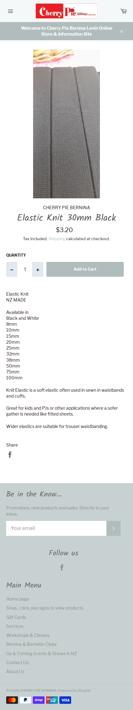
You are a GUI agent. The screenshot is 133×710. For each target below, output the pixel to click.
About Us (15, 671)
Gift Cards (16, 617)
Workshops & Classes (27, 635)
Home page (17, 599)
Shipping (57, 238)
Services (15, 626)
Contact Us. (17, 662)
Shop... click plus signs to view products (44, 608)
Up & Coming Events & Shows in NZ (41, 653)
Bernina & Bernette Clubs (31, 644)
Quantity (16, 255)
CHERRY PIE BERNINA (38, 690)
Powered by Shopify (74, 690)
